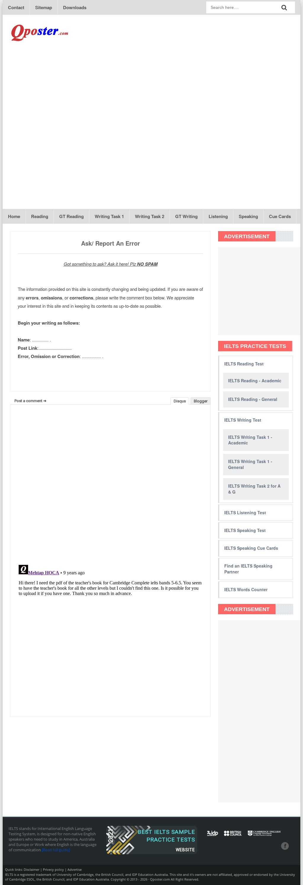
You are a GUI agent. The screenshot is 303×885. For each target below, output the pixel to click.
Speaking (248, 216)
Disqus (180, 401)
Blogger (200, 401)
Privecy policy (53, 869)
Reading (39, 216)
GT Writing (186, 216)
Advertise (74, 869)
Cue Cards (280, 216)
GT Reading (71, 216)
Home (14, 216)
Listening (218, 216)
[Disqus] (110, 485)
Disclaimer (31, 869)
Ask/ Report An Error (110, 243)
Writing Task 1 (109, 216)
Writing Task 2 (149, 216)
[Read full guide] (56, 849)
